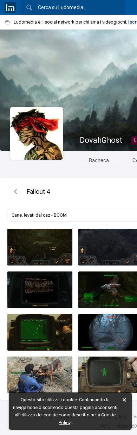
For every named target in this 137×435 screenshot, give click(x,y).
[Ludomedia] (10, 7)
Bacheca (99, 160)
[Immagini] (15, 191)
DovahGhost (101, 140)
